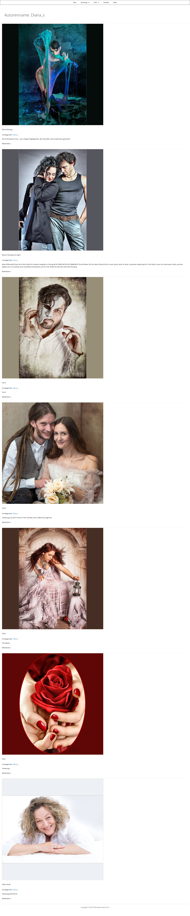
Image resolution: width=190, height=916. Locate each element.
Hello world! (6, 884)
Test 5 (4, 383)
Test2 (4, 633)
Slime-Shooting (7, 129)
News (115, 2)
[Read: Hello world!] (52, 829)
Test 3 (4, 508)
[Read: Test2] (52, 578)
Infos (95, 2)
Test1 (4, 759)
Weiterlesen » (6, 143)
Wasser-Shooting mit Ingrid (11, 255)
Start (74, 2)
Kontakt (106, 2)
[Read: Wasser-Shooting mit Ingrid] (52, 200)
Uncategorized (7, 135)
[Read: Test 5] (52, 328)
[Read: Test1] (52, 704)
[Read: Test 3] (52, 453)
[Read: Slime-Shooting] (52, 74)
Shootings (84, 2)
